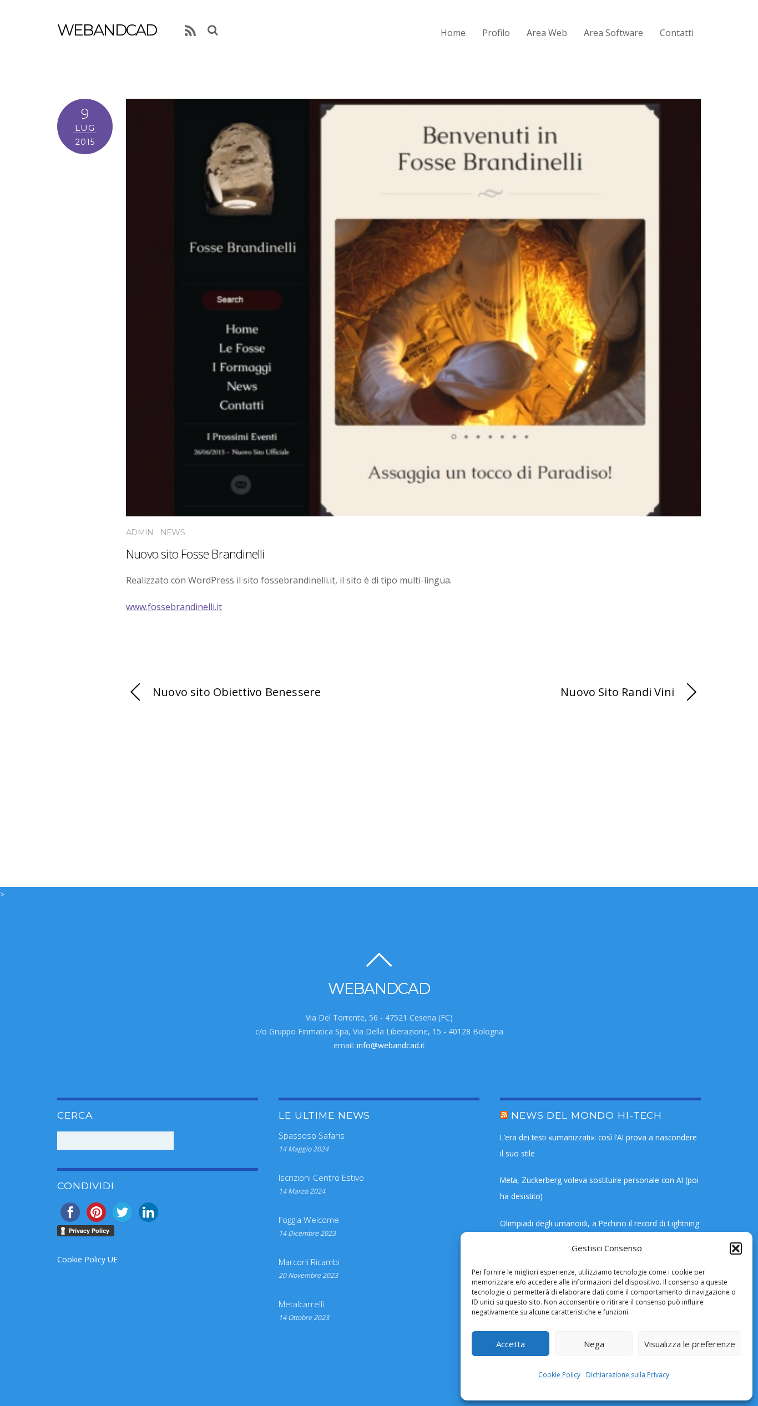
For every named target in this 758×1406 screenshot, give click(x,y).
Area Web (547, 33)
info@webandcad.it (391, 1045)
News (172, 532)
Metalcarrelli (301, 1303)
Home (453, 33)
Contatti (677, 33)
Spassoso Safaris (312, 1135)
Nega (594, 1343)
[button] (735, 1248)
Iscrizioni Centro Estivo (321, 1177)
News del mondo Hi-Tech (586, 1115)
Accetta (510, 1343)
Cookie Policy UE (87, 1259)
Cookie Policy (559, 1374)
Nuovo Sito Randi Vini (617, 691)
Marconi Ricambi (309, 1261)
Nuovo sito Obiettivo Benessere (237, 691)
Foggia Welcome (309, 1219)
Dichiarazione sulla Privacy (627, 1374)
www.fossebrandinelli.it (174, 607)
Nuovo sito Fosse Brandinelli (195, 553)
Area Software (613, 33)
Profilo (496, 33)
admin (140, 532)
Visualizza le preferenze (689, 1343)
